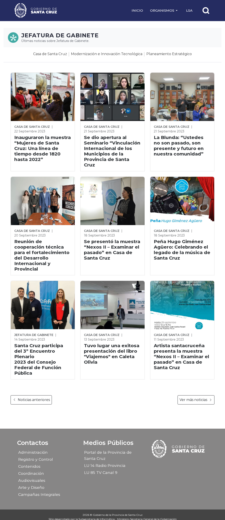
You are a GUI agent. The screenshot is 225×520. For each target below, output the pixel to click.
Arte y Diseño (31, 487)
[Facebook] (167, 464)
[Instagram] (174, 464)
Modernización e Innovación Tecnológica (106, 54)
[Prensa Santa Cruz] (36, 10)
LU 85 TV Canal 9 (100, 472)
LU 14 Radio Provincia (104, 465)
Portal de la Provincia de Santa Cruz (108, 455)
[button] (165, 10)
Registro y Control (35, 459)
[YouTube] (190, 464)
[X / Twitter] (182, 464)
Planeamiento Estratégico (169, 54)
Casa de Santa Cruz (50, 54)
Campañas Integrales (39, 494)
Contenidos (29, 466)
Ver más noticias (193, 400)
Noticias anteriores (34, 400)
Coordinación (31, 473)
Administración (33, 452)
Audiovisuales (31, 480)
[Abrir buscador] (206, 10)
